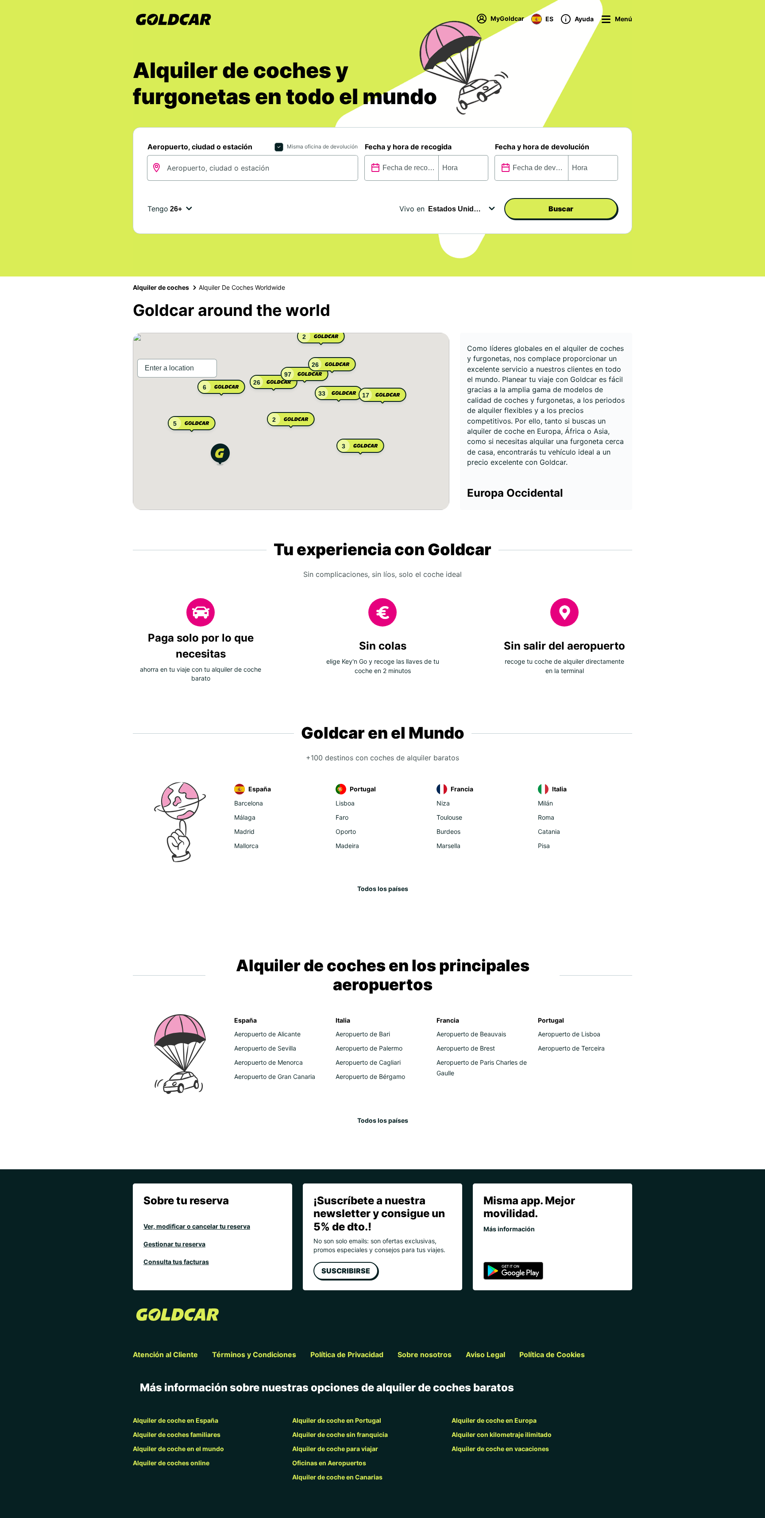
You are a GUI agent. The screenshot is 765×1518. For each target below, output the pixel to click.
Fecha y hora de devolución (542, 146)
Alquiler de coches (161, 287)
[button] (220, 455)
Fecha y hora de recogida (408, 146)
